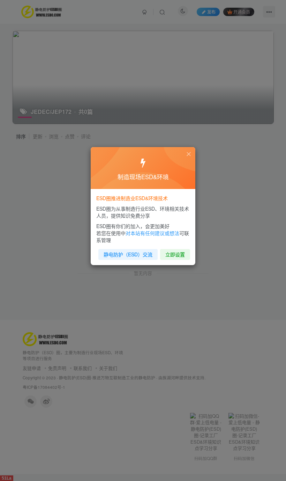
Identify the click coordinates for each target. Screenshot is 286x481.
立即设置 (175, 254)
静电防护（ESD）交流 (128, 254)
